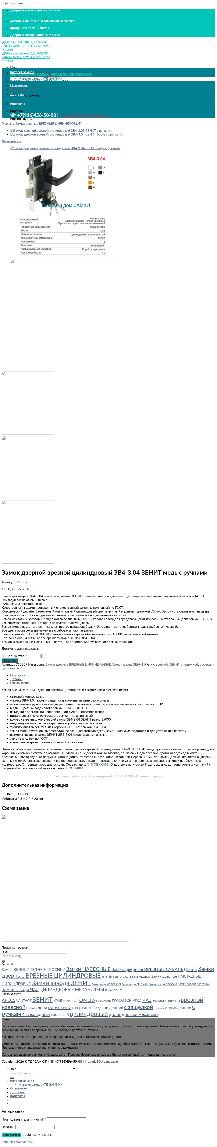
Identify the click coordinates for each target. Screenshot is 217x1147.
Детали (16, 679)
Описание (17, 675)
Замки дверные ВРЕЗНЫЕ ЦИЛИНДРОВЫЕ (48, 123)
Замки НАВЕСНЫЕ (88, 969)
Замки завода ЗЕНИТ (127, 664)
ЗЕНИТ (174, 664)
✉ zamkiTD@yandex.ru (84, 115)
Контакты (17, 104)
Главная (7, 123)
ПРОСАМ (119, 1000)
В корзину (9, 660)
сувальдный (37, 1014)
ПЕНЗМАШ (103, 1001)
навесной (13, 1007)
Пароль (8, 1127)
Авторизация (11, 1134)
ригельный (59, 1007)
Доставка (17, 94)
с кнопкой (159, 1008)
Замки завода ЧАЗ (20, 989)
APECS (8, 1000)
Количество (15, 656)
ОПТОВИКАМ (97, 764)
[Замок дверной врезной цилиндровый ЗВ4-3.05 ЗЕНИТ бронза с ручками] (61, 130)
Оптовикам (19, 85)
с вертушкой (83, 1008)
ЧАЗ (147, 1000)
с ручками (207, 664)
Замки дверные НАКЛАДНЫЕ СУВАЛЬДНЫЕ (126, 977)
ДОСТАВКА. (75, 768)
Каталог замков (22, 72)
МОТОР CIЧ (70, 1001)
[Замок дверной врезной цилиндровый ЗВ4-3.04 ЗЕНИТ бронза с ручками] (66, 134)
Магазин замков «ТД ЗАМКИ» (40, 78)
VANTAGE (24, 1000)
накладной (36, 1008)
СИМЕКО (134, 1000)
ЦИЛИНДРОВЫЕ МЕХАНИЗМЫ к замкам (80, 990)
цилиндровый (12, 668)
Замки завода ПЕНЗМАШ (135, 984)
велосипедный (166, 1001)
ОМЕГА (87, 1000)
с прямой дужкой (178, 1008)
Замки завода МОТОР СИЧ (106, 984)
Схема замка (19, 683)
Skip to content (12, 3)
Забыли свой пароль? (17, 1142)
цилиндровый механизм (133, 1014)
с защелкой (189, 664)
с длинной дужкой (109, 1008)
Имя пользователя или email (24, 1119)
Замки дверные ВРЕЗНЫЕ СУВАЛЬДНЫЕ (154, 969)
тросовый (60, 1015)
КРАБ (57, 1000)
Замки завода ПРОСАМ (163, 984)
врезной (162, 664)
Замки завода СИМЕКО (194, 984)
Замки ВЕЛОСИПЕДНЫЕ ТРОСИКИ (33, 970)
